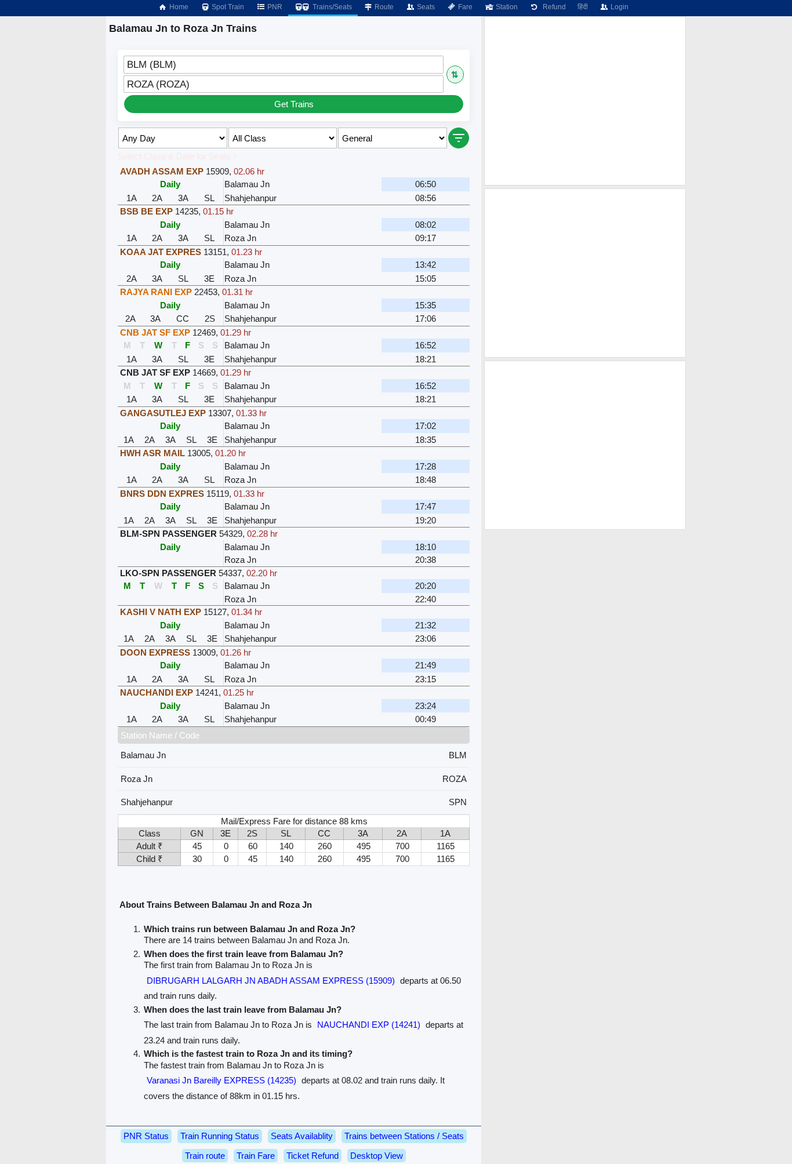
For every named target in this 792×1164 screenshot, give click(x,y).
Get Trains (294, 104)
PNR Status (146, 1136)
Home (178, 7)
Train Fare (256, 1156)
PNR (274, 7)
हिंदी (582, 7)
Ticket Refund (312, 1156)
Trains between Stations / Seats (404, 1136)
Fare (464, 7)
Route (383, 7)
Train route (205, 1156)
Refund (552, 7)
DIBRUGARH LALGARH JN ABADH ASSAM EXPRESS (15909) (271, 980)
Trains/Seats (331, 7)
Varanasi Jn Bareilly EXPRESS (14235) (221, 1080)
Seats (425, 7)
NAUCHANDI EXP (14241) (368, 1025)
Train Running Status (219, 1136)
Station (506, 7)
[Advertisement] (585, 101)
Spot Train (227, 7)
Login (618, 7)
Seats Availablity (302, 1136)
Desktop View (376, 1156)
